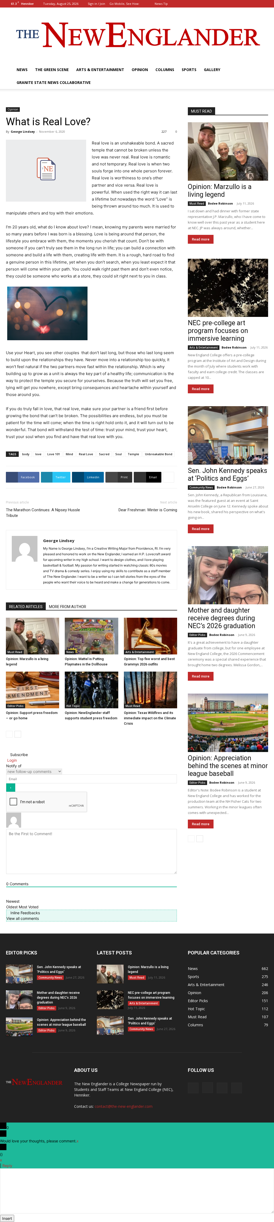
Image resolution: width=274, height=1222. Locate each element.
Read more (201, 239)
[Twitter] (264, 4)
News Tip (161, 4)
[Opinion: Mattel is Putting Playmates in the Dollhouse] (91, 636)
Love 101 (53, 454)
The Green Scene (52, 69)
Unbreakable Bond (158, 454)
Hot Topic (73, 706)
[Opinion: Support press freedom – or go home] (32, 690)
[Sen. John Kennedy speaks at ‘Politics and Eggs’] (228, 435)
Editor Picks (15, 706)
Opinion (140, 69)
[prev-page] (9, 734)
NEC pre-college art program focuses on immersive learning (218, 330)
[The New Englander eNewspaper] (137, 35)
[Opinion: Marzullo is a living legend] (32, 636)
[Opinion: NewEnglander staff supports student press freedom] (91, 690)
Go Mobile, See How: (124, 4)
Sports (189, 69)
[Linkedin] (255, 4)
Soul (118, 454)
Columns (164, 69)
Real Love (86, 454)
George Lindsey (23, 131)
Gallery (212, 69)
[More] (168, 477)
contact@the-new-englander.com (124, 1106)
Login (11, 760)
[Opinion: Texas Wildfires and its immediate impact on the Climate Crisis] (150, 690)
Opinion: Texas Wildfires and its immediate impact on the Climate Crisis (150, 718)
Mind (69, 454)
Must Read (14, 652)
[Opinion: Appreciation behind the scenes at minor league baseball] (228, 723)
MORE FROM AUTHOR (67, 607)
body (25, 454)
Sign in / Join (96, 4)
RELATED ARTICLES (26, 607)
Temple (133, 454)
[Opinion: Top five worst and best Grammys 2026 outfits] (150, 636)
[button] (230, 4)
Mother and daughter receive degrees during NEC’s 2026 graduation (221, 618)
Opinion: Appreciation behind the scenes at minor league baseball (228, 765)
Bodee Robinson (220, 203)
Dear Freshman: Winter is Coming (148, 510)
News (22, 69)
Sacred (104, 454)
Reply (7, 1165)
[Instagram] (246, 4)
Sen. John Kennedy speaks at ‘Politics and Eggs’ (227, 474)
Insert (7, 1218)
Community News (201, 487)
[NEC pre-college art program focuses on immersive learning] (228, 288)
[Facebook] (238, 4)
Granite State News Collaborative (54, 82)
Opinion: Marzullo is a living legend (220, 190)
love (38, 454)
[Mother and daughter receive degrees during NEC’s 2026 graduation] (228, 575)
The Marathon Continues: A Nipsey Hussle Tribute (43, 513)
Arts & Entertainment (100, 69)
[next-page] (17, 734)
